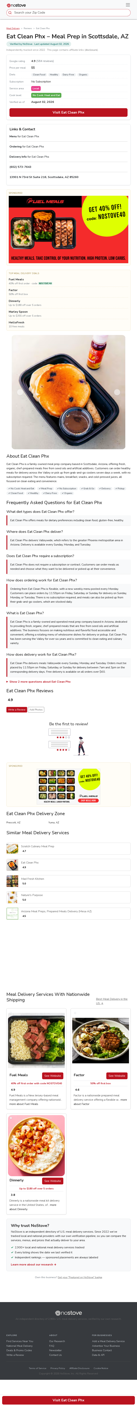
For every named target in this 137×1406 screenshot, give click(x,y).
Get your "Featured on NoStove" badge (80, 1277)
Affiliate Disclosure (79, 1368)
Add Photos (36, 709)
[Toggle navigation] (128, 4)
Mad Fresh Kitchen (32, 879)
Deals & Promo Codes (19, 1350)
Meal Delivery (13, 28)
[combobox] (68, 12)
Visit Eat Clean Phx (68, 112)
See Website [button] (52, 1076)
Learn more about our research (33, 1265)
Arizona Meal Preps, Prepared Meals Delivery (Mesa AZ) (56, 911)
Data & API (98, 1355)
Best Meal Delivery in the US (112, 1001)
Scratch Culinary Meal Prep (37, 846)
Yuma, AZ (53, 822)
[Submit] (10, 13)
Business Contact (102, 1350)
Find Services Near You (19, 1341)
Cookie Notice (101, 1368)
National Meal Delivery (19, 1346)
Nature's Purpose (32, 895)
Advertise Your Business (106, 1346)
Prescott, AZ (13, 822)
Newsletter (55, 1350)
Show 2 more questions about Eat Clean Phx (40, 682)
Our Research (57, 1341)
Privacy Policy (57, 1368)
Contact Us (55, 1355)
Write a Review (17, 709)
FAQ (51, 1346)
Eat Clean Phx (30, 863)
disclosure (91, 50)
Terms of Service (37, 1368)
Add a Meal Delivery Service (108, 1341)
